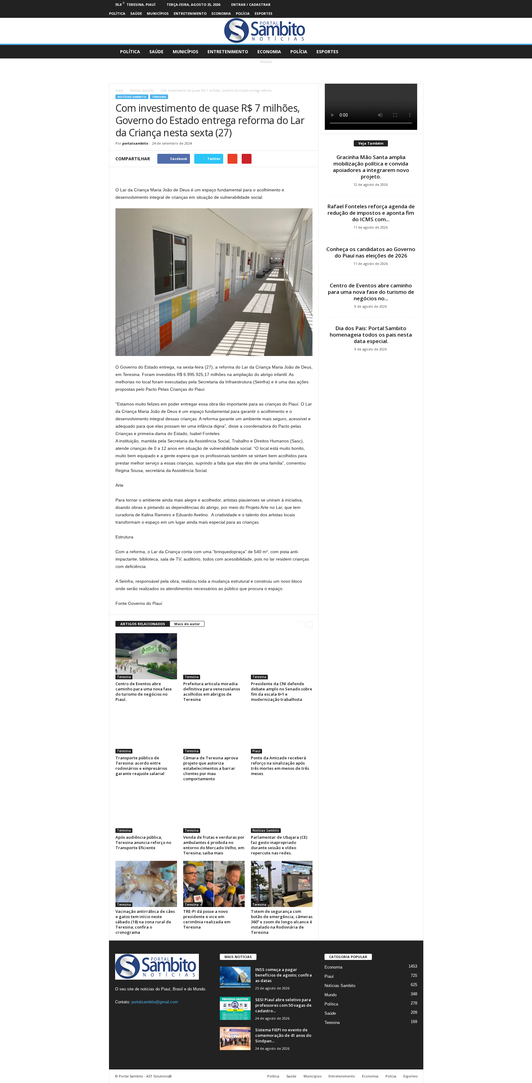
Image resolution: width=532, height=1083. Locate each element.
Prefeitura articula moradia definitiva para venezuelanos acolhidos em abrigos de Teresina (211, 691)
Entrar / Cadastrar (251, 4)
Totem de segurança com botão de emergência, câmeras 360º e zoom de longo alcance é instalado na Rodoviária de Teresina (281, 922)
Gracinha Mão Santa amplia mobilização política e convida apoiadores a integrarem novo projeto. (371, 167)
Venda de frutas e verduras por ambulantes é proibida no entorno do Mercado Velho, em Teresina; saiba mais (213, 845)
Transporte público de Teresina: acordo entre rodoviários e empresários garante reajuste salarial (141, 765)
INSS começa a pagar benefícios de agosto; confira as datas (283, 975)
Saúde (136, 13)
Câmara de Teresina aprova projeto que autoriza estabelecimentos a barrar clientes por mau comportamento (210, 768)
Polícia (243, 13)
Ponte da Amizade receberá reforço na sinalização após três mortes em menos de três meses (280, 765)
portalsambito (135, 143)
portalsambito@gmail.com (154, 1002)
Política (117, 13)
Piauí (256, 751)
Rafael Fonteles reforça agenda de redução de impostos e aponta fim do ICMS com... (371, 213)
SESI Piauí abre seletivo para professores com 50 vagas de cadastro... (283, 1005)
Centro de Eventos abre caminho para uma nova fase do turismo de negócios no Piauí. (143, 691)
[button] (414, 51)
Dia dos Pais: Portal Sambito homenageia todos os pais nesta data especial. (371, 335)
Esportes (263, 13)
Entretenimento (190, 13)
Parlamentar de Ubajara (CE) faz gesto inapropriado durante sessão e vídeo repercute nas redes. (279, 845)
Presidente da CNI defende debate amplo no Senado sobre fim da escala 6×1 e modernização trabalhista (281, 691)
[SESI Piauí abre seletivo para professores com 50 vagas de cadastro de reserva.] (235, 1008)
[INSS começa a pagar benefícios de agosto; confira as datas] (235, 978)
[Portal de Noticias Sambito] (266, 31)
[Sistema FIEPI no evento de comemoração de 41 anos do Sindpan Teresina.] (235, 1038)
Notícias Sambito (142, 90)
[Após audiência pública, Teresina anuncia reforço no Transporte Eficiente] (146, 810)
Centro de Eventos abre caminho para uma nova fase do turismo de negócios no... (371, 292)
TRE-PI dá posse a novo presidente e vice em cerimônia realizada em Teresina (206, 919)
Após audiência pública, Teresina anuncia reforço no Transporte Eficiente (143, 842)
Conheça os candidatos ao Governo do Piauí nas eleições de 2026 (370, 252)
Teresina (159, 97)
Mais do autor (187, 623)
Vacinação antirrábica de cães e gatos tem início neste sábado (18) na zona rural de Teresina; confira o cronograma (145, 922)
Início (119, 90)
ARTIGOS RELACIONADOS (142, 623)
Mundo (330, 995)
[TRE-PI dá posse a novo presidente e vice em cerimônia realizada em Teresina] (214, 884)
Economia (221, 13)
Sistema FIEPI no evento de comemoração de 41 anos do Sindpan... (283, 1035)
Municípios (158, 13)
